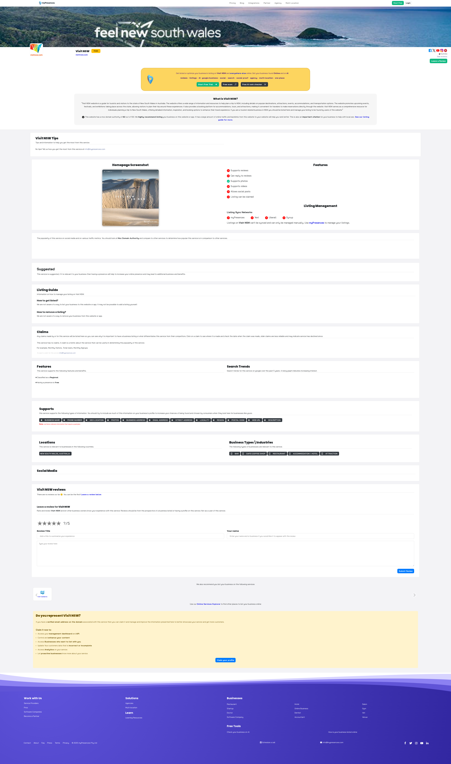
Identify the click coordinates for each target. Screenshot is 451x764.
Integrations (253, 3)
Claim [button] (96, 51)
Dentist (298, 713)
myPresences (316, 222)
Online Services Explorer (208, 604)
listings (193, 78)
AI (199, 78)
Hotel (297, 704)
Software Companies (33, 712)
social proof (242, 78)
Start (397, 3)
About (36, 743)
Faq (43, 743)
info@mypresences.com (95, 149)
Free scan (227, 84)
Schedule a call (268, 742)
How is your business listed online (342, 732)
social (223, 78)
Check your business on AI (238, 732)
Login (408, 3)
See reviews (442, 56)
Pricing (232, 3)
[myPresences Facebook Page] (405, 743)
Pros (26, 707)
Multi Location (292, 3)
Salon (364, 704)
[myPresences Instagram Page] (416, 743)
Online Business (301, 708)
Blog (242, 3)
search (231, 78)
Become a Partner (31, 716)
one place (279, 78)
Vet (363, 713)
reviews (183, 78)
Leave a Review (438, 61)
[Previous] (36, 595)
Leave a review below (91, 494)
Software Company (235, 717)
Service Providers (31, 703)
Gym (364, 708)
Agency (278, 3)
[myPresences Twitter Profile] (411, 743)
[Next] (414, 595)
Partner (267, 3)
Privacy (66, 743)
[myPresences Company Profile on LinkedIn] (427, 743)
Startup (230, 708)
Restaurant (232, 704)
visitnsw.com (82, 55)
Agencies (129, 703)
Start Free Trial (205, 84)
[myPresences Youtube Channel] (422, 743)
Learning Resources (133, 717)
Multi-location (131, 707)
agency (253, 78)
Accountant (300, 717)
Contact (27, 743)
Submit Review (406, 571)
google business (210, 78)
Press (49, 743)
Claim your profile (225, 660)
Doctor (230, 713)
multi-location (266, 78)
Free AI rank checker (252, 84)
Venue (364, 717)
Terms (57, 743)
